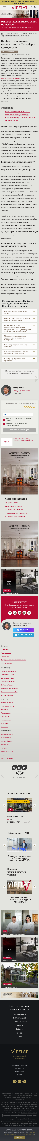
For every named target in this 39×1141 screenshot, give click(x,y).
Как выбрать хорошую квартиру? (17, 115)
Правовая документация (29, 1113)
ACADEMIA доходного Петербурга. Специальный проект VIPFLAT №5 (19, 901)
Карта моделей (32, 1115)
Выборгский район (7, 685)
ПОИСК (19, 1074)
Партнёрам (19, 1071)
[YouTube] (19, 1081)
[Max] (15, 613)
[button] (4, 7)
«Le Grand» (4, 748)
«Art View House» (6, 738)
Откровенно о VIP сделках (13, 506)
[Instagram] (10, 613)
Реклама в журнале (19, 1066)
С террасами (5, 656)
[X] (24, 1081)
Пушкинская (5, 716)
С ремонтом (5, 649)
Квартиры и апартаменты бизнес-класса (13, 660)
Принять (19, 1138)
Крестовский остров (7, 706)
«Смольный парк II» (7, 734)
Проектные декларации (10, 1115)
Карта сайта (22, 1115)
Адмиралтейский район (8, 671)
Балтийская (4, 727)
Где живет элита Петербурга (14, 510)
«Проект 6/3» (5, 744)
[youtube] (24, 613)
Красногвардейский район (9, 688)
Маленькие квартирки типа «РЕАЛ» (17, 112)
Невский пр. (5, 709)
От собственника (6, 663)
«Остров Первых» (6, 741)
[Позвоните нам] (35, 7)
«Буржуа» (4, 755)
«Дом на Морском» (7, 758)
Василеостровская (7, 703)
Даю (18, 419)
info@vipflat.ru (19, 1099)
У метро (4, 699)
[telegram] (19, 613)
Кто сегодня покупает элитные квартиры (19, 857)
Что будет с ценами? (11, 503)
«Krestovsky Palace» (7, 751)
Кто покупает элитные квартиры (15, 516)
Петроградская (6, 713)
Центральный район (7, 678)
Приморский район (7, 675)
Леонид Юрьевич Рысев (21, 391)
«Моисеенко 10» (15, 817)
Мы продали (19, 1068)
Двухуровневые (6, 653)
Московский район (7, 695)
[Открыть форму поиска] (31, 7)
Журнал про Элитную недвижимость (16, 513)
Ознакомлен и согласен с (16, 424)
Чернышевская (6, 720)
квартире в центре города (10, 78)
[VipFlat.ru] (19, 7)
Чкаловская (5, 723)
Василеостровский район (9, 692)
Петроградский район (8, 681)
